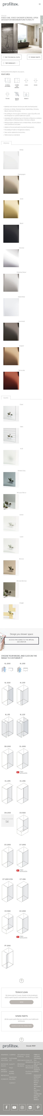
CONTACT (12, 1083)
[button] (21, 980)
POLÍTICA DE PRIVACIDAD (29, 1067)
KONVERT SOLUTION (4, 1059)
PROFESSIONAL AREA (13, 1078)
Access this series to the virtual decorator (21, 641)
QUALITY (12, 1064)
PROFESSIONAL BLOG (21, 1065)
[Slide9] (32, 50)
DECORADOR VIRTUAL (21, 1055)
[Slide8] (29, 50)
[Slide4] (19, 50)
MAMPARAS (4, 1054)
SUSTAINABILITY (13, 1059)
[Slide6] (24, 50)
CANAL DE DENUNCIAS (29, 1061)
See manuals (10, 63)
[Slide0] (9, 50)
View (21, 1002)
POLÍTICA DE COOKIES (29, 1072)
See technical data (12, 57)
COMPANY (12, 1054)
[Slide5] (22, 50)
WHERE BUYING (11, 1072)
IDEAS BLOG (21, 1060)
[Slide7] (27, 50)
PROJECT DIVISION (4, 1070)
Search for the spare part (21, 1026)
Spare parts (35, 57)
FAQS (11, 1068)
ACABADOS (4, 1079)
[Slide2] (14, 50)
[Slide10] (34, 50)
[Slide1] (11, 50)
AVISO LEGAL (28, 1055)
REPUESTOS (5, 1075)
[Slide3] (16, 50)
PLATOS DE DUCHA (4, 1065)
